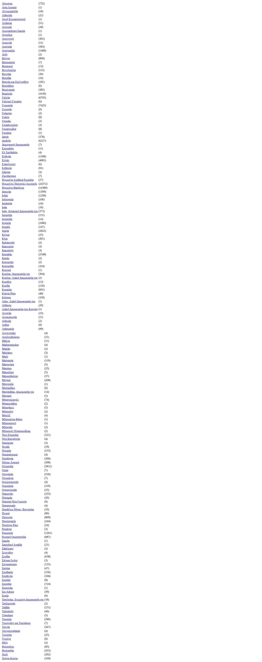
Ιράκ (4, 207)
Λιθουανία (8, 328)
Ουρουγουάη (9, 489)
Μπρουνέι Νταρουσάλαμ (16, 431)
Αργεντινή (8, 38)
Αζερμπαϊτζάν (10, 11)
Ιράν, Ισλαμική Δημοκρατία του (20, 211)
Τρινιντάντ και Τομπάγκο (16, 623)
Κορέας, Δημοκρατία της (16, 273)
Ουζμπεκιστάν (10, 481)
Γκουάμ (6, 121)
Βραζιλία (7, 93)
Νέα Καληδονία (11, 438)
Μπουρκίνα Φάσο (12, 419)
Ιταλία (5, 230)
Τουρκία (6, 619)
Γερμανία (7, 105)
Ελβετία (6, 156)
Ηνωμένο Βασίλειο (13, 187)
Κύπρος (6, 297)
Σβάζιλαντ (7, 548)
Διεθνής (6, 140)
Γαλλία (6, 97)
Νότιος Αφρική (10, 462)
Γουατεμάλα (9, 128)
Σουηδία (6, 583)
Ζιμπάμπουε (9, 175)
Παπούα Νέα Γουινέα (14, 501)
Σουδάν (6, 579)
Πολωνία (7, 517)
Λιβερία (6, 320)
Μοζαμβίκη (8, 387)
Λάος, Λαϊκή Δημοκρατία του (18, 301)
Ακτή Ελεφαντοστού (13, 19)
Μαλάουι (7, 352)
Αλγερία (7, 27)
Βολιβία (6, 77)
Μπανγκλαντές (10, 399)
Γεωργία (7, 109)
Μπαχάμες (8, 407)
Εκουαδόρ (8, 148)
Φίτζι (5, 642)
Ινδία (5, 195)
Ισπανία (6, 222)
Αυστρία (7, 46)
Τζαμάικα (7, 615)
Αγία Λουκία (9, 7)
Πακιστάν (7, 493)
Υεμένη (6, 638)
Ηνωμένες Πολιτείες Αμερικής (19, 183)
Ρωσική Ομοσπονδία (14, 536)
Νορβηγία (7, 458)
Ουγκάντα (7, 478)
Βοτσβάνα (8, 85)
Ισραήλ (6, 226)
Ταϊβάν (6, 607)
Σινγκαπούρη (9, 564)
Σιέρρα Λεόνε (10, 560)
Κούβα (6, 285)
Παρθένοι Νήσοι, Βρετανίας (18, 509)
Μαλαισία (7, 360)
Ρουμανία (7, 532)
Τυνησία (7, 634)
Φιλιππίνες (8, 646)
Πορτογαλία (9, 521)
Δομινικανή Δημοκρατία (15, 144)
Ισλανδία (7, 219)
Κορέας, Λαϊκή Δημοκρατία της (20, 277)
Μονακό (6, 395)
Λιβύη (5, 324)
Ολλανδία (7, 466)
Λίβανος (6, 305)
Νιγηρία (6, 450)
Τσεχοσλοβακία (11, 630)
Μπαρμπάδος (9, 403)
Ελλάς (5, 160)
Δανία (5, 136)
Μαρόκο (7, 368)
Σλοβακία (7, 572)
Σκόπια (6, 568)
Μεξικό (6, 380)
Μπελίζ (6, 415)
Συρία (5, 595)
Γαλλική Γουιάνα (11, 101)
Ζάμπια (6, 172)
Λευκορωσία (9, 317)
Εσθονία (7, 168)
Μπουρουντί (9, 423)
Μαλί (5, 356)
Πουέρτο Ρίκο (10, 525)
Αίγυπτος (7, 3)
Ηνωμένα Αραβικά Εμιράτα (18, 179)
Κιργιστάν (8, 262)
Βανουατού (8, 62)
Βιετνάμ (6, 74)
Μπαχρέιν (7, 411)
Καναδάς (7, 254)
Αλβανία (7, 23)
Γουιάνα (6, 132)
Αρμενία (7, 42)
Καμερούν (8, 246)
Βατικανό (7, 66)
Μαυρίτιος (8, 372)
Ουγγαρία (7, 474)
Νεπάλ (6, 446)
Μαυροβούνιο (10, 376)
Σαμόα (5, 540)
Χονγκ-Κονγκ (10, 658)
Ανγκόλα (7, 34)
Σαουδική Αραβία (12, 544)
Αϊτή (4, 54)
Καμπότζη (7, 250)
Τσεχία (6, 627)
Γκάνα (5, 117)
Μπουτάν (7, 427)
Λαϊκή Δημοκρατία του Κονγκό (20, 309)
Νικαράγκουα (9, 454)
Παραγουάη (8, 505)
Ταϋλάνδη (7, 611)
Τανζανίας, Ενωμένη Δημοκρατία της (23, 599)
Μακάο (6, 348)
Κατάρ (5, 258)
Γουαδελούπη (10, 124)
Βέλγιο (6, 58)
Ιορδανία (7, 203)
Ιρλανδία (7, 215)
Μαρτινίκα (8, 364)
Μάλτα (6, 340)
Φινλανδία (8, 650)
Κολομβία (8, 266)
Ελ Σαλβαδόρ (9, 152)
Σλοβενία (7, 576)
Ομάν (5, 470)
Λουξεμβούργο (10, 336)
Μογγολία (7, 384)
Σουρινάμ (7, 587)
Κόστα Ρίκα (9, 293)
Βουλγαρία (8, 89)
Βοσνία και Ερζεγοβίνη (15, 81)
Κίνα (4, 238)
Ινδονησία (7, 199)
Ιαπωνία (6, 191)
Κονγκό (6, 269)
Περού (6, 513)
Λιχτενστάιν (9, 333)
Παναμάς (7, 497)
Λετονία (6, 313)
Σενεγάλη (7, 552)
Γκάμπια (7, 113)
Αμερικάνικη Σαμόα (13, 30)
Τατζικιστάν (8, 603)
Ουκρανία (7, 485)
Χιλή (5, 654)
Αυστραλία (8, 50)
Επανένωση (8, 164)
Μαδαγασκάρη (10, 344)
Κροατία (7, 289)
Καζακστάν (8, 242)
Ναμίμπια (7, 442)
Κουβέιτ (6, 281)
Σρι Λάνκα (8, 591)
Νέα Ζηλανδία (10, 434)
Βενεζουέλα (9, 70)
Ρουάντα (7, 529)
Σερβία (6, 556)
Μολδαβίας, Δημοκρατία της (18, 391)
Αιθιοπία (7, 15)
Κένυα (5, 234)
